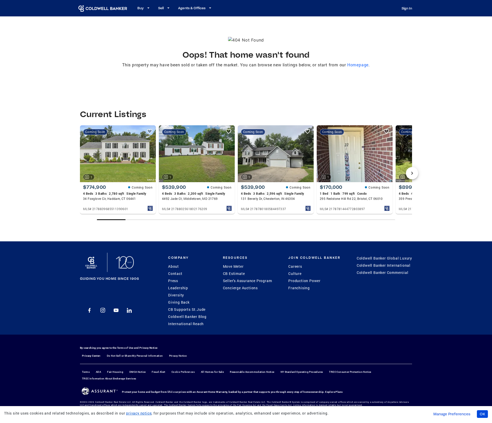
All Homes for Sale (212, 372)
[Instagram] (102, 310)
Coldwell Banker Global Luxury (384, 258)
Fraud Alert (158, 372)
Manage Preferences (451, 414)
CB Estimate (234, 273)
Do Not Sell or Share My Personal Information (135, 355)
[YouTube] (116, 310)
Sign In (407, 8)
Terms (86, 372)
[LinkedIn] (129, 310)
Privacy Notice (148, 347)
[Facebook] (89, 310)
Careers (295, 266)
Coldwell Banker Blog (187, 316)
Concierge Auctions (240, 287)
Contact (175, 273)
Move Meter (233, 266)
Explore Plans (334, 392)
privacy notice (138, 413)
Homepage (357, 64)
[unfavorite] (150, 131)
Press (173, 280)
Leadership (178, 287)
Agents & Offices (192, 8)
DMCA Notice (137, 372)
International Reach (186, 323)
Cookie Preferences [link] (183, 372)
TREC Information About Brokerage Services (109, 378)
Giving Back (179, 302)
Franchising (299, 287)
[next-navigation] (412, 173)
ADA (98, 372)
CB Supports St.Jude (187, 309)
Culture (295, 273)
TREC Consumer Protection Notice (350, 372)
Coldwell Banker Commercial (382, 272)
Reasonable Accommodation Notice (252, 372)
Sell (161, 8)
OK (482, 414)
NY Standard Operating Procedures (302, 372)
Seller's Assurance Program (247, 280)
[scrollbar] (246, 219)
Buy (140, 8)
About (173, 266)
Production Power (304, 280)
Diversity (176, 295)
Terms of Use (125, 347)
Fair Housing (115, 372)
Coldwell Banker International (384, 265)
